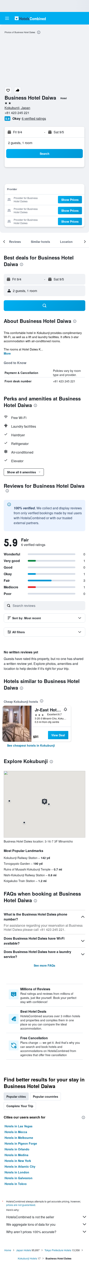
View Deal (58, 735)
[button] (7, 18)
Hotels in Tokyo (16, 1184)
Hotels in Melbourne (19, 1138)
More (7, 353)
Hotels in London (17, 1172)
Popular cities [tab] (16, 1096)
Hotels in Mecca (16, 1132)
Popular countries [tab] (45, 1096)
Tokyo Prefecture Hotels (57, 1250)
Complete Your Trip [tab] (19, 1106)
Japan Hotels (23, 1250)
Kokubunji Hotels (27, 1258)
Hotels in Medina (16, 1155)
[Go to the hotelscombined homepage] (30, 18)
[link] (31, 745)
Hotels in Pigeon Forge (21, 1143)
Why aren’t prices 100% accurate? (31, 1231)
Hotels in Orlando (17, 1149)
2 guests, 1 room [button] (20, 142)
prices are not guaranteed (20, 1205)
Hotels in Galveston (18, 1178)
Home (7, 1250)
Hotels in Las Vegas (18, 1126)
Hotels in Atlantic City (20, 1166)
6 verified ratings (34, 118)
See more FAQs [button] (44, 965)
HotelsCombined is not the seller (30, 1217)
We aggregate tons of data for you (30, 1224)
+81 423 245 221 (17, 112)
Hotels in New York (18, 1161)
